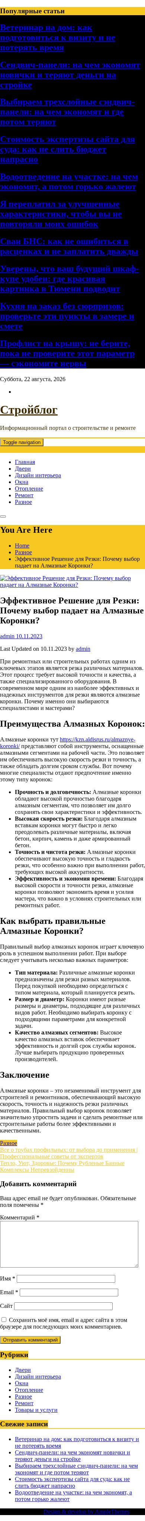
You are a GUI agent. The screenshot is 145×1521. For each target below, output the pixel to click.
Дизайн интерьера (38, 475)
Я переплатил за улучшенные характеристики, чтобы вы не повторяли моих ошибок (61, 214)
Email (9, 1292)
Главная (25, 462)
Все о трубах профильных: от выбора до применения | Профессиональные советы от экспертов (69, 1153)
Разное (23, 502)
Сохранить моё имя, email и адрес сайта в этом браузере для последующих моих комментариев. (63, 1323)
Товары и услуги (36, 1410)
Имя (7, 1278)
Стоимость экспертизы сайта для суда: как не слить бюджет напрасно (67, 149)
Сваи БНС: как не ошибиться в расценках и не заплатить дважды (69, 246)
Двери (23, 468)
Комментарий (19, 1217)
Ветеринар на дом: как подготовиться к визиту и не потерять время (57, 37)
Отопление (29, 488)
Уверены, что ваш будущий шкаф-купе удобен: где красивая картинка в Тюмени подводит (69, 278)
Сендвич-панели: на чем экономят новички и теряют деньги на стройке (70, 75)
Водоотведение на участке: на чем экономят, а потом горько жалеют (69, 181)
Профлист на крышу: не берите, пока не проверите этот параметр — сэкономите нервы (67, 353)
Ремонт (24, 495)
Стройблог (29, 409)
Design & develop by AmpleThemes (86, 1511)
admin (83, 649)
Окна (21, 482)
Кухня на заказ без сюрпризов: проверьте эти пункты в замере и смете (67, 316)
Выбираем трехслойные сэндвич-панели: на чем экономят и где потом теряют (67, 112)
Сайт (6, 1306)
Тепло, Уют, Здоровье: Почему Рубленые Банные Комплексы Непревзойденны (62, 1166)
